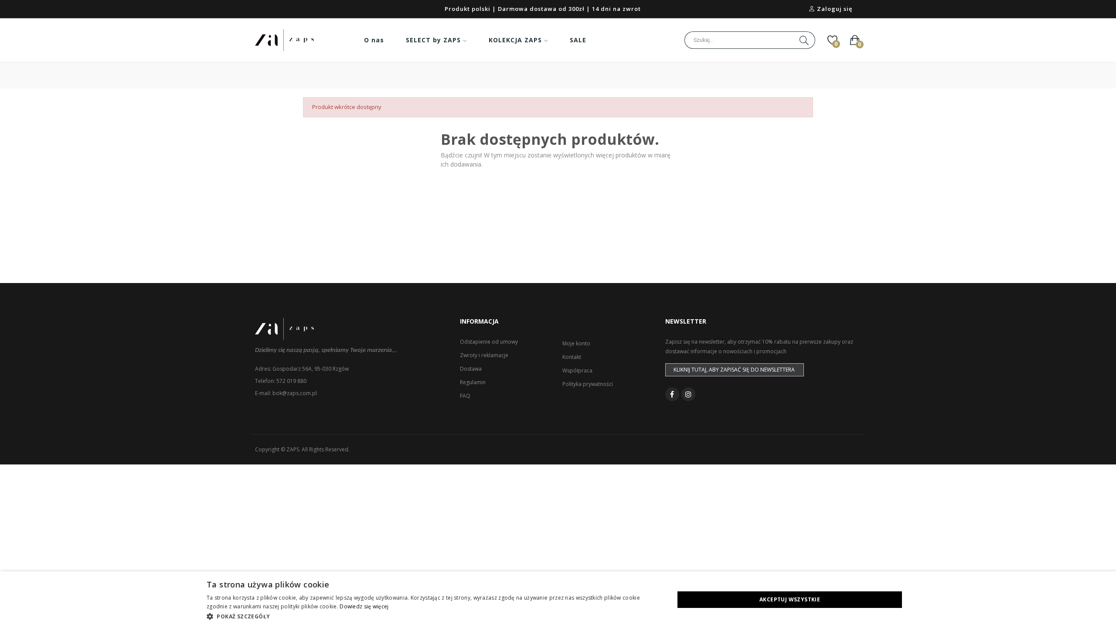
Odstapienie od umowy (489, 341)
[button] (433, 616)
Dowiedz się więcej (364, 606)
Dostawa (471, 368)
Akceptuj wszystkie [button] (789, 599)
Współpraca (577, 370)
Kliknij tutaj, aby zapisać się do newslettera (734, 369)
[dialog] (558, 599)
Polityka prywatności (587, 384)
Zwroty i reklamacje (484, 355)
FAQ (465, 395)
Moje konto (576, 343)
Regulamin (473, 382)
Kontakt (571, 357)
